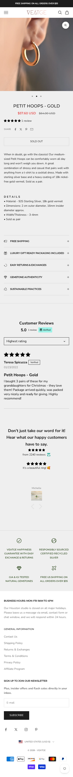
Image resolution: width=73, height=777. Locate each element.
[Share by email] (31, 129)
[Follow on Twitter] (16, 729)
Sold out (36, 141)
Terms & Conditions (16, 656)
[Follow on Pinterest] (36, 729)
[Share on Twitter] (20, 129)
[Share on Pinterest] (26, 129)
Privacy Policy (12, 662)
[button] (12, 121)
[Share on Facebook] (15, 129)
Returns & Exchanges (17, 649)
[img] (36, 450)
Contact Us (10, 637)
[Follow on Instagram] (26, 729)
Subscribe (17, 715)
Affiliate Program (14, 669)
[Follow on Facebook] (6, 729)
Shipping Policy (13, 643)
